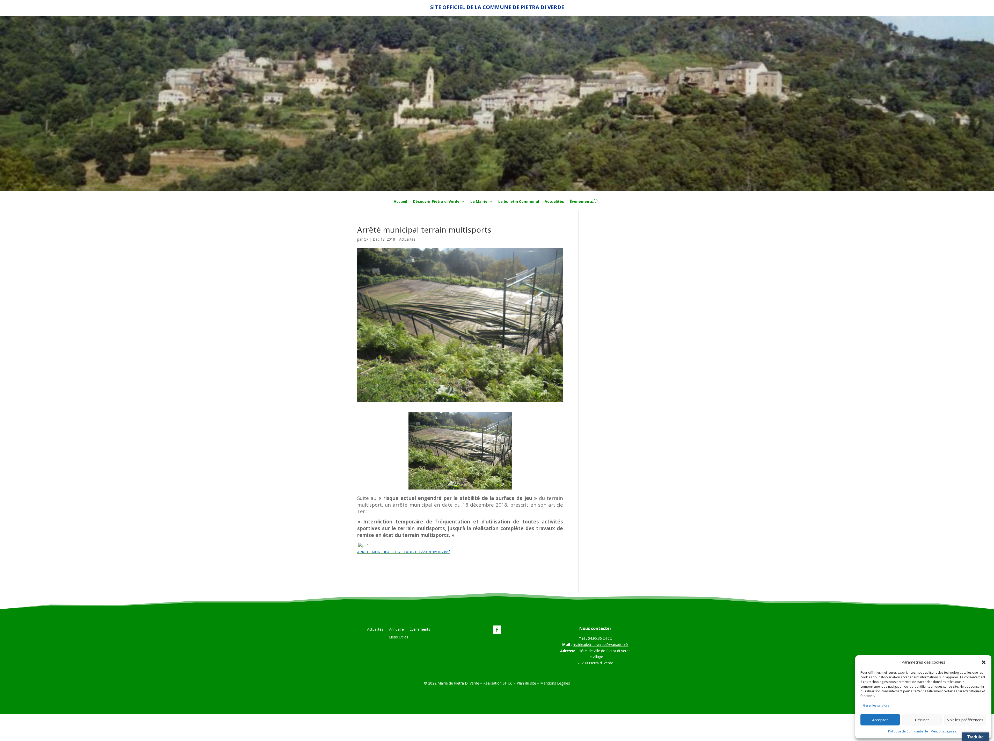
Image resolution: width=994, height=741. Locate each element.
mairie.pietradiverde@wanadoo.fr (600, 644)
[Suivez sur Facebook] (497, 629)
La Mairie (478, 202)
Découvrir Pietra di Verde (436, 202)
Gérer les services (876, 705)
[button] (983, 662)
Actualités (554, 202)
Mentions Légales (943, 731)
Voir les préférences (965, 719)
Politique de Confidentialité (908, 731)
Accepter (880, 719)
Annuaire (396, 630)
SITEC (508, 683)
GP (366, 239)
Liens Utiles (398, 637)
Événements (581, 202)
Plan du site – (528, 683)
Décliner (922, 719)
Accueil (400, 202)
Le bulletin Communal (518, 202)
